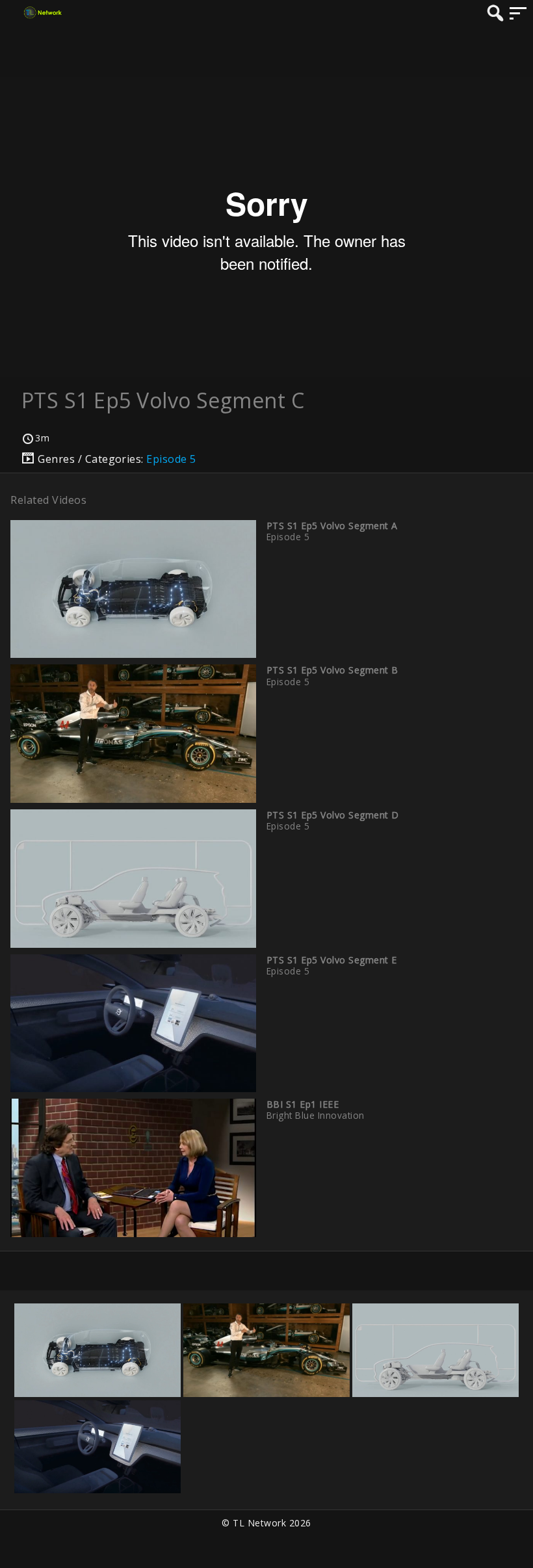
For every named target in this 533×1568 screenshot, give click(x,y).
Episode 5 (171, 459)
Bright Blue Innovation (315, 1115)
